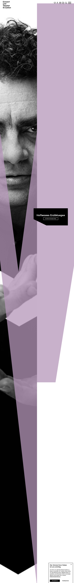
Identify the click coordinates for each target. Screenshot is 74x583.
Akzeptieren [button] (55, 580)
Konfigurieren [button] (65, 580)
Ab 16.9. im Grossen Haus (50, 218)
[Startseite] (7, 4)
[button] (55, 3)
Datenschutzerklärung (55, 576)
